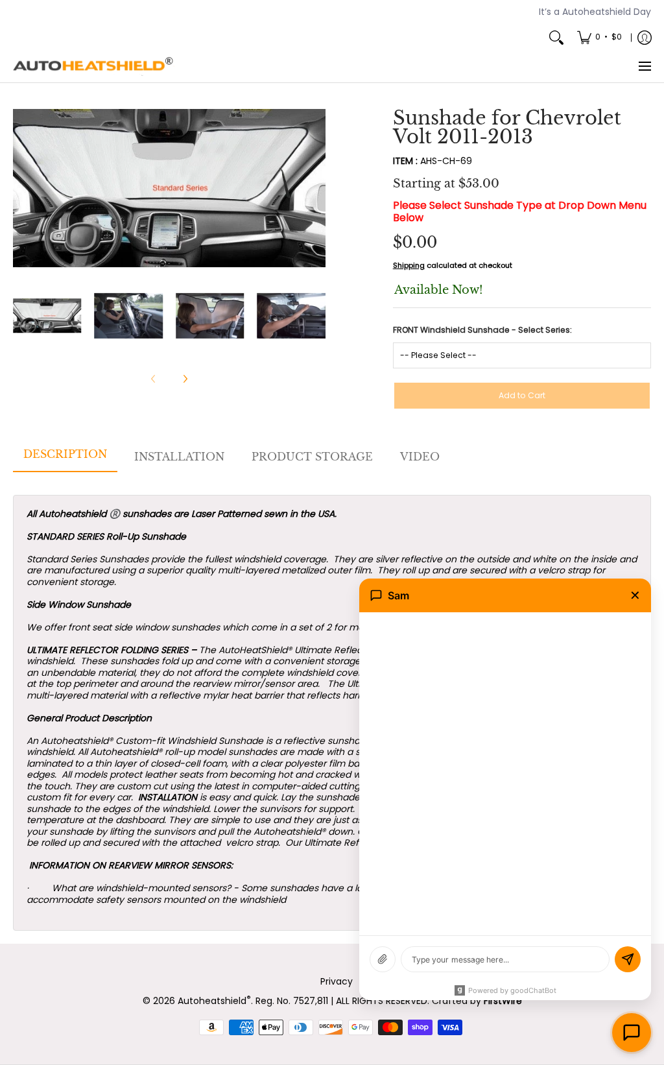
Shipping (409, 265)
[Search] (556, 38)
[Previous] (22, 188)
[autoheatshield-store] (94, 67)
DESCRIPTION (65, 454)
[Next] (316, 188)
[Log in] (645, 38)
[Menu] (644, 67)
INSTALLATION (179, 456)
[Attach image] (383, 959)
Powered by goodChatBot (512, 990)
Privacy (336, 981)
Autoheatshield (214, 1000)
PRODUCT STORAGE (312, 456)
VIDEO (420, 456)
